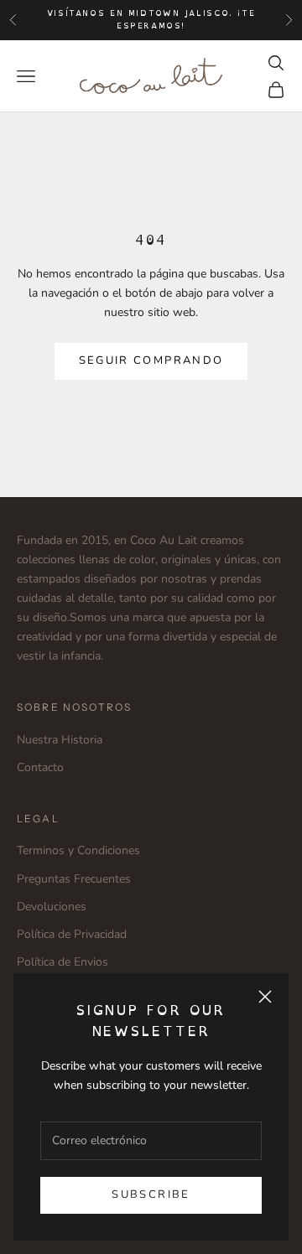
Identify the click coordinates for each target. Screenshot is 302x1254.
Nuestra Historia (59, 740)
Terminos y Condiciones (78, 850)
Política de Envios (62, 962)
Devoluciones (51, 907)
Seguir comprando (151, 360)
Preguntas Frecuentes (74, 879)
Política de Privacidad (72, 934)
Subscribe (151, 1194)
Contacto (40, 767)
